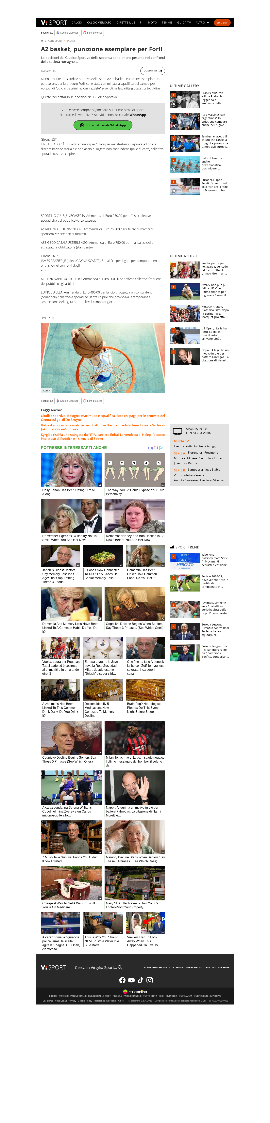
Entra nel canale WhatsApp (106, 125)
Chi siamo (48, 1001)
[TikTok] (140, 982)
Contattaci (176, 967)
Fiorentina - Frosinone (203, 452)
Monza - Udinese (185, 458)
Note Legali (61, 1001)
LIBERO (53, 996)
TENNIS (167, 22)
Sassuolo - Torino (210, 458)
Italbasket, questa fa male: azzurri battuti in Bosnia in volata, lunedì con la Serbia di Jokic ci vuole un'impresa (103, 427)
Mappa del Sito (195, 967)
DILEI (161, 996)
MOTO (152, 22)
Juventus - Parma (185, 463)
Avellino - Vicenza (212, 480)
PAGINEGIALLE (78, 996)
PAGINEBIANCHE (133, 996)
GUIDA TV (184, 22)
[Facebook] (122, 982)
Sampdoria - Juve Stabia (204, 469)
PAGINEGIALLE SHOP (99, 996)
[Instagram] (149, 982)
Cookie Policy (85, 1001)
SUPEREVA (215, 996)
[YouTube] (131, 982)
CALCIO (77, 22)
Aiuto (121, 1001)
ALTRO (200, 22)
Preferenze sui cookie (105, 1001)
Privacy (72, 1001)
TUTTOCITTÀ (150, 996)
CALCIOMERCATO (99, 22)
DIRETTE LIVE (125, 22)
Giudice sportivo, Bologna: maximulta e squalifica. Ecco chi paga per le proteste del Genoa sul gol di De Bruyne (103, 418)
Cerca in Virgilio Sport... (96, 967)
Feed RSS (211, 967)
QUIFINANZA (185, 996)
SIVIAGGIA (171, 996)
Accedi (222, 22)
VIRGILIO (64, 996)
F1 (141, 22)
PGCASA (117, 996)
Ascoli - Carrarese (186, 480)
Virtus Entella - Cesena (189, 475)
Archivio (223, 967)
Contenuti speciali (155, 967)
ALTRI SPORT (55, 41)
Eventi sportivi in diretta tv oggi (195, 446)
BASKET (70, 41)
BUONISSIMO (201, 996)
